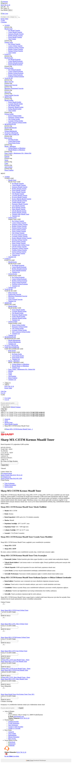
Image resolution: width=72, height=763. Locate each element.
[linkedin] (11, 745)
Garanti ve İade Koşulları (15, 726)
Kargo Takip (8, 388)
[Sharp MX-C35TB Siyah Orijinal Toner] (4, 608)
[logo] (36, 13)
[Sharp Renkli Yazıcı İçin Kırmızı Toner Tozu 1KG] (4, 692)
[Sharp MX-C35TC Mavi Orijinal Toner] (4, 622)
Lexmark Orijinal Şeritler (15, 121)
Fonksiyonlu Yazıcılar (10, 85)
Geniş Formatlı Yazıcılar (11, 95)
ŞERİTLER (8, 97)
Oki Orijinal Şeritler (14, 119)
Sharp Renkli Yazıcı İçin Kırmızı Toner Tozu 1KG (19, 694)
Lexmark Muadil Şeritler (15, 104)
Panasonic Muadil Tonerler (20, 204)
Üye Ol (3, 393)
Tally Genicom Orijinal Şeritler (17, 122)
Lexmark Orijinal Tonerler (20, 236)
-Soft (27, 760)
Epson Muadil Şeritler (14, 102)
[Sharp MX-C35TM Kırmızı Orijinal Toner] (4, 635)
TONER (7, 25)
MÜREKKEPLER (10, 124)
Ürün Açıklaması (9, 483)
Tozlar (6, 160)
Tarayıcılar (7, 92)
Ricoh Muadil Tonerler (19, 207)
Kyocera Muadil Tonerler (19, 197)
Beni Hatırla (7, 407)
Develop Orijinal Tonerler (19, 240)
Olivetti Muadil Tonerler (19, 211)
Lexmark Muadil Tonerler (19, 195)
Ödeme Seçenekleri (10, 485)
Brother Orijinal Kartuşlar (15, 73)
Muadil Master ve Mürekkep (16, 150)
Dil (2, 8)
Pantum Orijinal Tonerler (15, 51)
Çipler (6, 163)
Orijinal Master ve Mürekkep (16, 148)
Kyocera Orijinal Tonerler (19, 234)
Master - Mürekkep (10, 146)
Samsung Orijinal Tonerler (16, 47)
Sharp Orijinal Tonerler (19, 243)
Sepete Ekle (5, 465)
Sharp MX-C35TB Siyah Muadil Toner (16, 670)
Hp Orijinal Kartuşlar (14, 69)
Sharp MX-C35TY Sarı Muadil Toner (16, 661)
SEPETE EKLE (5, 615)
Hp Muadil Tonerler (14, 30)
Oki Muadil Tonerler (18, 194)
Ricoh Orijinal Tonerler (19, 241)
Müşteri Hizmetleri (13, 737)
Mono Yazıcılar (9, 81)
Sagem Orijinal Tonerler (19, 252)
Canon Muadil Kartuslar (15, 61)
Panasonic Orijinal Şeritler (16, 117)
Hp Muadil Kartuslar (14, 59)
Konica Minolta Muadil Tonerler (21, 199)
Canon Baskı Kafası (14, 141)
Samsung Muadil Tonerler (16, 34)
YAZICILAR (8, 78)
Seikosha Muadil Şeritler (19, 318)
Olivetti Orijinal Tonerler (19, 246)
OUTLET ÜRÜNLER (11, 133)
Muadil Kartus (8, 58)
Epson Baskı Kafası (14, 143)
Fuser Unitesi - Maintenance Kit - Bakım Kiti (17, 153)
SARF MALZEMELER (11, 134)
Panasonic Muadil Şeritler (15, 107)
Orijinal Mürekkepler (10, 131)
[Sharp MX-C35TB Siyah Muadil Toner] (15, 668)
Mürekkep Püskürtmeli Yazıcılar (13, 88)
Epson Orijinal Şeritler (14, 115)
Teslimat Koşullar (13, 721)
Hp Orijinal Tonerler (14, 44)
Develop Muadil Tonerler (19, 200)
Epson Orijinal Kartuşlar (15, 75)
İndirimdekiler (12, 735)
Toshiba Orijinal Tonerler (19, 250)
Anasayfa (11, 732)
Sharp (2, 610)
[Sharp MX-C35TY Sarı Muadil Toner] (15, 660)
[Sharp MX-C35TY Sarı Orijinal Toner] (4, 649)
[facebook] (11, 742)
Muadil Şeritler (8, 100)
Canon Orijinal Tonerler (15, 46)
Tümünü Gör (16, 216)
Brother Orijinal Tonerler (15, 49)
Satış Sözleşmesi (13, 725)
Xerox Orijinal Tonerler (19, 231)
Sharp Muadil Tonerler (18, 209)
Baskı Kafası (8, 138)
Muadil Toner (8, 29)
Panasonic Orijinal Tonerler (20, 248)
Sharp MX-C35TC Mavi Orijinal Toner (16, 624)
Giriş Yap (3, 391)
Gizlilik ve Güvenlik (14, 728)
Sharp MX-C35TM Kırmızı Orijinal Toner (17, 637)
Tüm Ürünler (12, 39)
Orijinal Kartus (8, 68)
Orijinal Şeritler (9, 114)
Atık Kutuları (8, 167)
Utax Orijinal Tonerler (18, 253)
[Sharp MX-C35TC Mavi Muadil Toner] (15, 677)
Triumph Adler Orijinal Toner (20, 245)
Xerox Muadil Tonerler (19, 192)
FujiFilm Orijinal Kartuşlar (16, 76)
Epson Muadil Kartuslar (15, 64)
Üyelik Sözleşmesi (13, 723)
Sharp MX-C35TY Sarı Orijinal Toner (16, 651)
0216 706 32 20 (24, 718)
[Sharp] (7, 435)
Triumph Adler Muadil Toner (20, 214)
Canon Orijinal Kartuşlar (15, 71)
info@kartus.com (19, 716)
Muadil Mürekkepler (10, 127)
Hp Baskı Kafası (13, 139)
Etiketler (6, 156)
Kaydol (21, 708)
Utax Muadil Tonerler (18, 205)
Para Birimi (4, 10)
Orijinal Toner (8, 42)
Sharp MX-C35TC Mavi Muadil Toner (16, 679)
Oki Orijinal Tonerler (18, 233)
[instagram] (11, 744)
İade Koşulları (8, 487)
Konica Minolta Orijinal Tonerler (22, 238)
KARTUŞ (7, 54)
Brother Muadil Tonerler (15, 35)
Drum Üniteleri (9, 170)
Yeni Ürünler (12, 733)
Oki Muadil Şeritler (14, 105)
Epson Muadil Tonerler (15, 37)
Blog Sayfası (12, 738)
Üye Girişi (7, 398)
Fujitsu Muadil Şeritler (14, 109)
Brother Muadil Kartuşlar (15, 63)
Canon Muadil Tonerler (15, 32)
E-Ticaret (31, 760)
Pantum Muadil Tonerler (19, 212)
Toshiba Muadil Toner (18, 202)
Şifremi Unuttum (16, 407)
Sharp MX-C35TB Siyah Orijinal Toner (16, 610)
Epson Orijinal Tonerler (19, 229)
